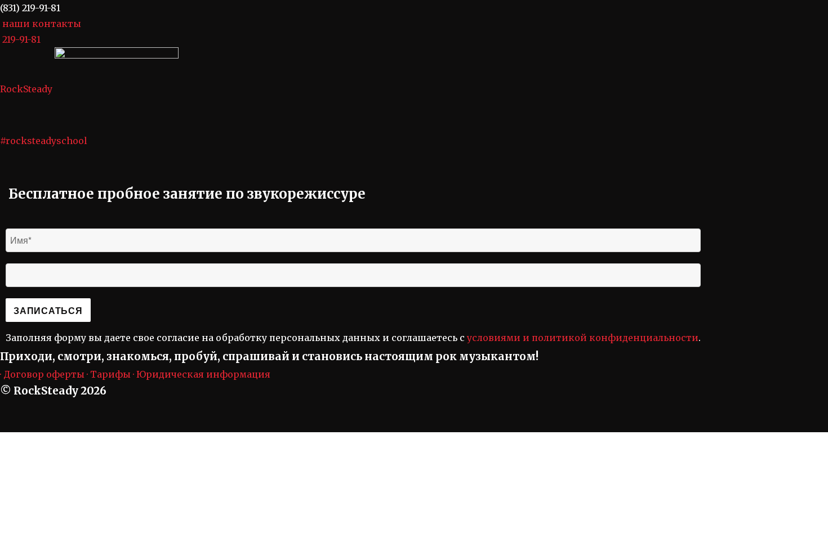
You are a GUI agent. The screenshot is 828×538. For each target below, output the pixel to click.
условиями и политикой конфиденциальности (582, 337)
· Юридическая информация (201, 374)
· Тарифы (109, 374)
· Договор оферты (42, 374)
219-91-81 (21, 39)
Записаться (48, 310)
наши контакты (41, 23)
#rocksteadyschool (43, 140)
